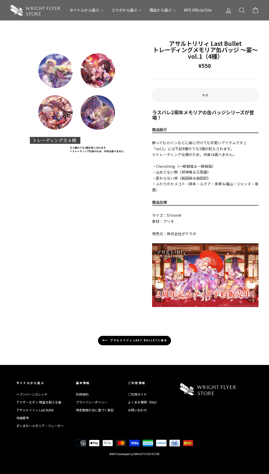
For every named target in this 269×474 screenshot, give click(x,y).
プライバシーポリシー (91, 402)
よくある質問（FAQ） (143, 402)
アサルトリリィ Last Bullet (35, 410)
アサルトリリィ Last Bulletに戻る (138, 340)
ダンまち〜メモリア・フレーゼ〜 (40, 425)
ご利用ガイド (137, 394)
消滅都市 (22, 418)
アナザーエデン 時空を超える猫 (38, 402)
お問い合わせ (137, 410)
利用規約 (82, 394)
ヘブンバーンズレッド (32, 394)
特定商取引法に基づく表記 (95, 410)
